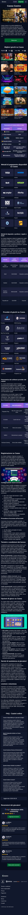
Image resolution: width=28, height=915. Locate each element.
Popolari (3, 50)
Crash (16, 50)
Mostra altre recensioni (14, 864)
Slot (23, 50)
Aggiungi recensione (14, 816)
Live (10, 50)
